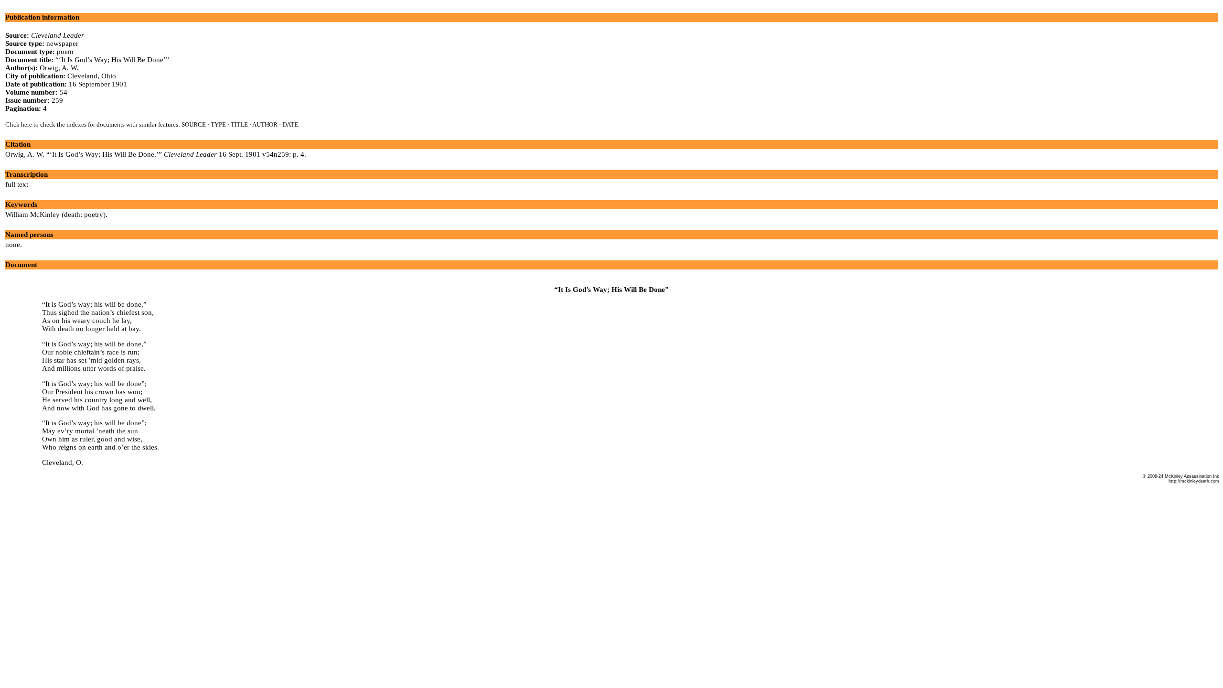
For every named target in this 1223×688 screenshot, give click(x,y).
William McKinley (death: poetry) (55, 214)
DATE (290, 124)
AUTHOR (265, 124)
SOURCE (194, 124)
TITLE (239, 124)
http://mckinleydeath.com (1194, 481)
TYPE (218, 124)
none (12, 244)
